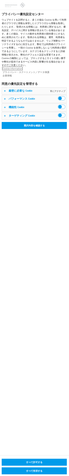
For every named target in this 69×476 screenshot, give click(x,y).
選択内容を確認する (34, 125)
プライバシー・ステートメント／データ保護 (26, 72)
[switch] (61, 98)
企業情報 (7, 75)
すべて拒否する (34, 470)
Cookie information (12, 68)
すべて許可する (34, 462)
